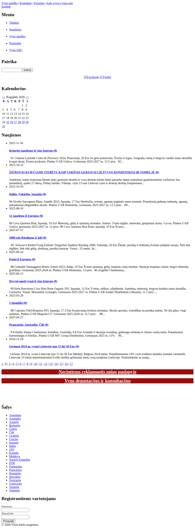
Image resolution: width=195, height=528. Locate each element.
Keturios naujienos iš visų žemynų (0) (33, 150)
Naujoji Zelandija (19, 459)
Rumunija (15, 473)
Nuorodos (15, 43)
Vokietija (14, 490)
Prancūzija (15, 470)
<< (4, 97)
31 (3, 126)
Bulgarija (14, 425)
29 (23, 122)
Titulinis (14, 22)
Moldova (14, 456)
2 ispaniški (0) (18, 302)
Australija (15, 418)
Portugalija (15, 466)
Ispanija (13, 442)
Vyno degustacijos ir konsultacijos (98, 380)
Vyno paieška (10, 3)
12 (45, 363)
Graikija (14, 435)
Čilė (11, 432)
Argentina (15, 415)
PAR (12, 463)
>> (27, 97)
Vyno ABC (16, 50)
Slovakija (14, 476)
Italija (12, 446)
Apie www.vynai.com (59, 3)
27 (15, 122)
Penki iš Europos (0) (22, 259)
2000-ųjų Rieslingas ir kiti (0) (27, 237)
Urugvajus (15, 483)
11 (40, 363)
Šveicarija (15, 480)
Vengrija (14, 487)
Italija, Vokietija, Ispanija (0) (27, 194)
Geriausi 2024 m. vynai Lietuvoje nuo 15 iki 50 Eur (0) (44, 346)
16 (66, 363)
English (6, 6)
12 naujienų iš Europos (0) (26, 215)
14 (56, 363)
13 (50, 363)
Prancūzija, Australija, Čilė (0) (28, 324)
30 (27, 122)
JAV (11, 449)
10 (35, 363)
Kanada (13, 452)
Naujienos (15, 29)
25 (7, 122)
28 (19, 122)
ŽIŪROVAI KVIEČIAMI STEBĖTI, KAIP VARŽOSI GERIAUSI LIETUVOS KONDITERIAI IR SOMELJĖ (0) (84, 172)
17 (71, 363)
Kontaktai (26, 3)
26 (11, 122)
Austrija (14, 422)
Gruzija (13, 439)
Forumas (39, 3)
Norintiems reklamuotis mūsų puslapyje (98, 371)
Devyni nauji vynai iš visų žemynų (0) (33, 281)
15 (61, 363)
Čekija (13, 428)
